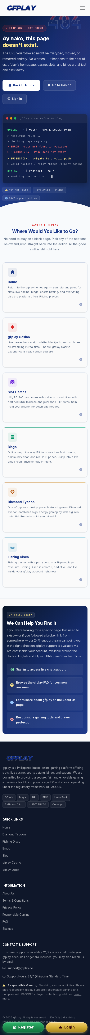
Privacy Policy (12, 907)
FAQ (5, 921)
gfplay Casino (12, 862)
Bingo (6, 848)
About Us (9, 893)
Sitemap (8, 928)
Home (6, 827)
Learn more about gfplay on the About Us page (46, 702)
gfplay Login (11, 869)
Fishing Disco (12, 841)
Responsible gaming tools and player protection (43, 720)
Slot (5, 855)
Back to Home (23, 85)
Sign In (17, 98)
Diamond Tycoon (14, 834)
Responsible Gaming (16, 914)
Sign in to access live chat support (41, 669)
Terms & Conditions (16, 900)
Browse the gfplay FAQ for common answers (41, 685)
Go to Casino (61, 85)
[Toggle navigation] (82, 8)
